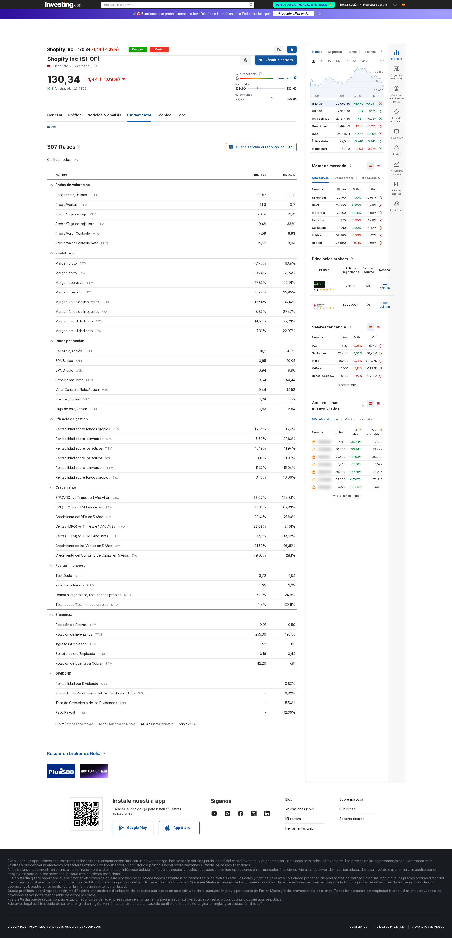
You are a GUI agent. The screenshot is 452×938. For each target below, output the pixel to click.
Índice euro (320, 148)
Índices (317, 52)
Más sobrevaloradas (358, 419)
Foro (181, 115)
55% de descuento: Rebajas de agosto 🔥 (304, 4)
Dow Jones (320, 126)
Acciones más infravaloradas (325, 405)
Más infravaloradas (325, 419)
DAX (315, 133)
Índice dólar (320, 141)
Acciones (369, 52)
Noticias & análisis (104, 115)
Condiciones (358, 926)
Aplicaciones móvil (299, 809)
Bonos (352, 52)
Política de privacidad (390, 926)
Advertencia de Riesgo (428, 926)
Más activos (320, 178)
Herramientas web (299, 828)
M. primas (335, 52)
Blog (288, 799)
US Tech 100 (320, 118)
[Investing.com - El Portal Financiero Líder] (63, 4)
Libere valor (283, 78)
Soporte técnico (352, 819)
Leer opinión (384, 286)
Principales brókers (330, 259)
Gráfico (75, 115)
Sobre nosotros (351, 799)
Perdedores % (369, 178)
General (54, 115)
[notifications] (395, 4)
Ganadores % (344, 178)
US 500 (317, 111)
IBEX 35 (317, 103)
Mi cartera (293, 819)
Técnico (164, 115)
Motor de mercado (329, 165)
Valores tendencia (329, 327)
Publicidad (347, 809)
